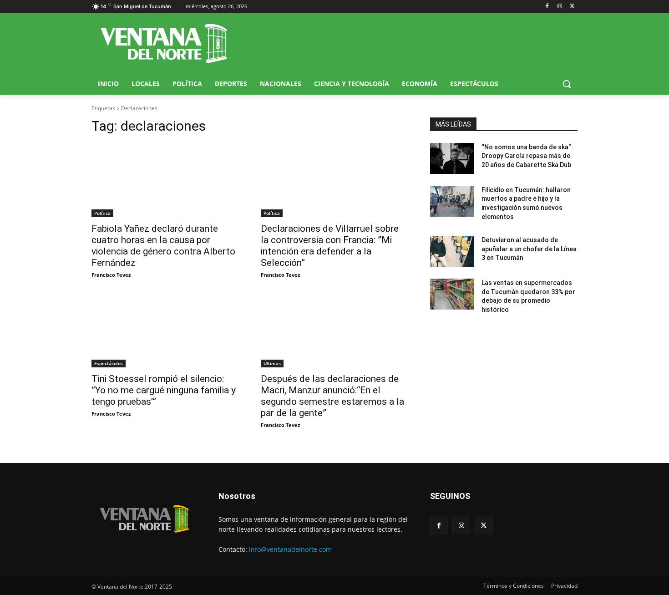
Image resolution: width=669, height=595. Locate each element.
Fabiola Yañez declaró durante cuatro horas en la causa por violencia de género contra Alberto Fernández (163, 245)
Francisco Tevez (111, 274)
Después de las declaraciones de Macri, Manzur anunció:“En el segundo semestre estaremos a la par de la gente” (332, 395)
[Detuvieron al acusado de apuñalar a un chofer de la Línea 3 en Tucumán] (452, 251)
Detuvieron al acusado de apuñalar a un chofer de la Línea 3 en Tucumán (529, 248)
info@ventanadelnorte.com (290, 549)
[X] (572, 6)
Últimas (272, 363)
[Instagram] (559, 6)
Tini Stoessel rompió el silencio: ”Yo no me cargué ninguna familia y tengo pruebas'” (163, 390)
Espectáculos (108, 363)
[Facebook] (547, 6)
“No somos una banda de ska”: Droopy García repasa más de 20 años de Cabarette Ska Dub (527, 155)
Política (102, 213)
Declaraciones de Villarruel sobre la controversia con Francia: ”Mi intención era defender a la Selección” (330, 245)
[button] (567, 84)
